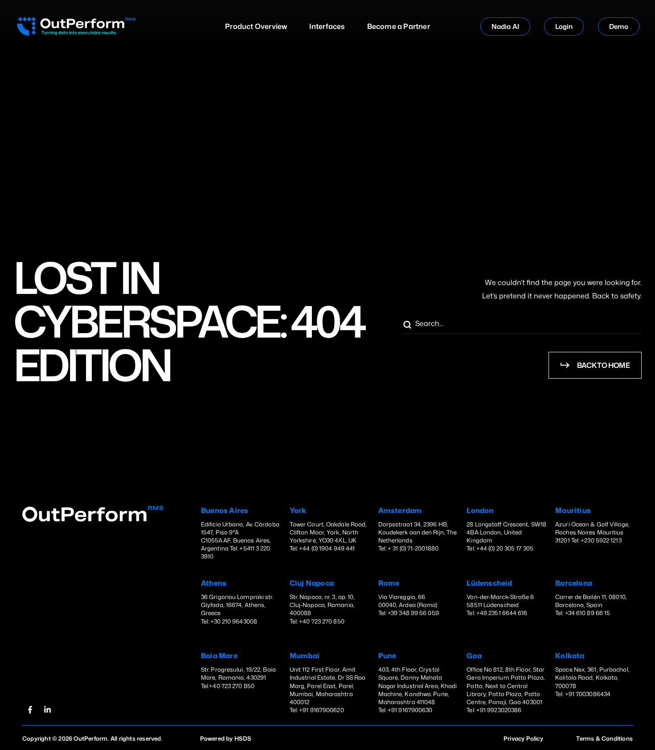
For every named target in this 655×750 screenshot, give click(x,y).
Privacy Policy (523, 738)
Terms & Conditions (604, 738)
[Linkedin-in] (47, 709)
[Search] (407, 325)
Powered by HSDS (226, 738)
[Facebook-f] (29, 709)
